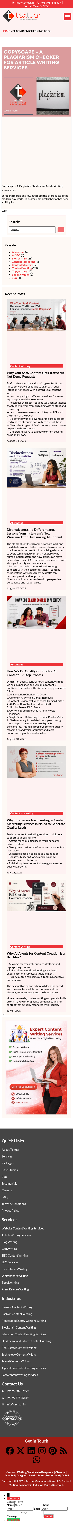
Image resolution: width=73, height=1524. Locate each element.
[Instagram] (42, 1450)
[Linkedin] (31, 1450)
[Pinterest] (52, 1450)
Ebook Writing (20, 274)
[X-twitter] (20, 1450)
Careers (7, 1190)
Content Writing (22, 268)
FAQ (5, 1197)
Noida (32, 1475)
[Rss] (63, 1450)
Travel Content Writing (16, 1361)
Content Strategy (22, 264)
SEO (14, 277)
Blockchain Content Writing (19, 1327)
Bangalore (47, 1472)
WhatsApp (13, 1519)
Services (7, 1156)
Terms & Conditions (14, 1204)
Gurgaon (22, 1475)
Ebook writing (10, 1282)
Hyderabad (53, 1475)
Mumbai (10, 1475)
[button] (67, 16)
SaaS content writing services (20, 1375)
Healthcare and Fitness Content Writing (26, 1341)
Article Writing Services (16, 1235)
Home (6, 31)
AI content (18, 252)
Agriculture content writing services (24, 1368)
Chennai (60, 1472)
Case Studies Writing (15, 1269)
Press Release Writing (15, 1289)
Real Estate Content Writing (19, 1348)
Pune (41, 1475)
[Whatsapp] (36, 1459)
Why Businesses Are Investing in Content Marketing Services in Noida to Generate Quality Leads (36, 823)
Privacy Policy (10, 1210)
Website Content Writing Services (23, 1228)
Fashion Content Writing (17, 1314)
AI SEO (16, 255)
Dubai (65, 1475)
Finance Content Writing (17, 1307)
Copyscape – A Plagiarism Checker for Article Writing (32, 185)
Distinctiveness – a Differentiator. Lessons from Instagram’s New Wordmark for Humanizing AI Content (34, 533)
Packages (8, 1163)
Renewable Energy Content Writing (24, 1320)
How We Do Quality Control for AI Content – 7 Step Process (32, 673)
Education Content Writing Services (24, 1334)
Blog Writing (19, 258)
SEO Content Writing (15, 1255)
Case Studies (10, 1170)
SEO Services (10, 1262)
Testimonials (9, 1183)
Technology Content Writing (19, 1354)
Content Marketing (23, 261)
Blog (4, 1176)
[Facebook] (10, 1450)
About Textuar (11, 1149)
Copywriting (19, 271)
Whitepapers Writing (15, 1276)
